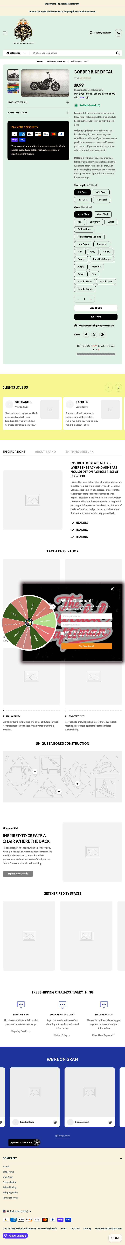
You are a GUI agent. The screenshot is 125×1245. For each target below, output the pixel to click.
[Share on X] (94, 335)
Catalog (87, 1228)
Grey (92, 251)
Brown (81, 274)
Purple (81, 266)
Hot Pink (96, 266)
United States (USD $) (17, 1211)
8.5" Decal (82, 192)
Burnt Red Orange (102, 259)
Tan (94, 274)
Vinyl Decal (85, 78)
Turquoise (102, 244)
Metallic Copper (85, 289)
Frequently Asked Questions (108, 1228)
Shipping (78, 90)
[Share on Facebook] (86, 335)
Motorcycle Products (57, 61)
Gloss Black (102, 214)
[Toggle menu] (5, 33)
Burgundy (95, 221)
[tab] (14, 453)
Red (80, 221)
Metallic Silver (84, 281)
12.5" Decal (83, 199)
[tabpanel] (62, 500)
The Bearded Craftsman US (23, 1228)
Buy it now (95, 316)
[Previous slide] (109, 388)
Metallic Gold (106, 281)
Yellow (106, 251)
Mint (80, 251)
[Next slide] (118, 388)
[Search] (118, 53)
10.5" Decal (100, 192)
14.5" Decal (101, 199)
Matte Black (83, 214)
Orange (81, 259)
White (111, 221)
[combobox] (62, 53)
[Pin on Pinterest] (102, 335)
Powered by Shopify (47, 1228)
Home (40, 61)
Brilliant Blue (84, 229)
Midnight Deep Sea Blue (89, 236)
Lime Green (83, 244)
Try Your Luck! (86, 646)
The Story (75, 1228)
